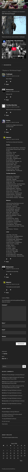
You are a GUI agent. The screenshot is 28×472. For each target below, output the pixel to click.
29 (10, 458)
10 (17, 450)
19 (24, 453)
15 (10, 453)
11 (21, 450)
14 (7, 453)
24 (17, 455)
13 (3, 453)
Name (3, 323)
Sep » (21, 460)
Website (4, 336)
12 (24, 450)
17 (17, 453)
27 (3, 458)
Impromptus (5, 424)
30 (14, 458)
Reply (7, 84)
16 (14, 453)
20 (3, 455)
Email (3, 329)
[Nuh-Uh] (10, 81)
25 (21, 455)
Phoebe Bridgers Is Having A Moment (15, 374)
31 (17, 458)
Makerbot (22, 11)
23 (14, 455)
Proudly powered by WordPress (8, 468)
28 (7, 458)
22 (10, 455)
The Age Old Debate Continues (14, 390)
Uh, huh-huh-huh (6, 421)
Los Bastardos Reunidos (9, 3)
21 (7, 455)
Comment (4, 305)
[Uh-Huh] (6, 81)
